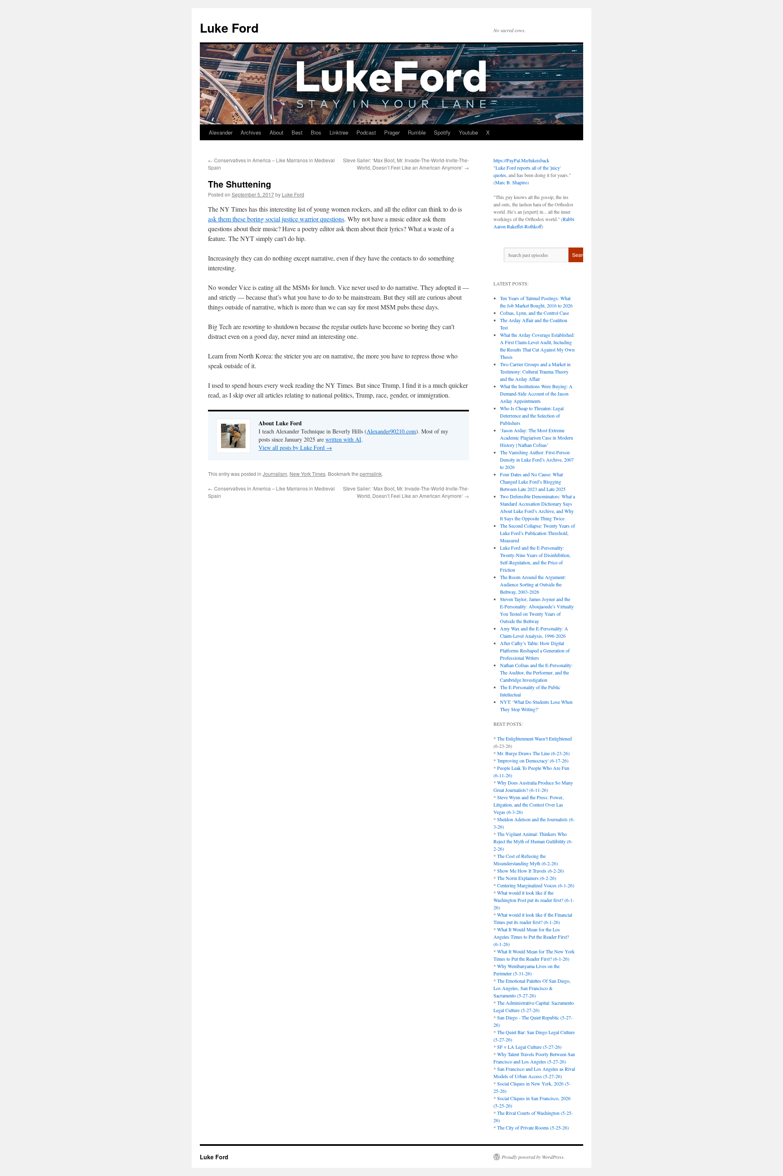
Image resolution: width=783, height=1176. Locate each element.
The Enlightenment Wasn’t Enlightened (534, 738)
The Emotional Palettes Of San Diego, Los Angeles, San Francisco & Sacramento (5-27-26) (532, 988)
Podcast (366, 132)
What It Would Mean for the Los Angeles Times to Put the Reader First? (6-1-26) (531, 936)
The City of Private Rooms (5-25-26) (533, 1127)
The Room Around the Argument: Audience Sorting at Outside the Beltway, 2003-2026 (533, 584)
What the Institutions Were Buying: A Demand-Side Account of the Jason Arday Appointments (536, 393)
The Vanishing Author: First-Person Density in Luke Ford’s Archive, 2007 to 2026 (537, 459)
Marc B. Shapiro (511, 182)
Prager (392, 132)
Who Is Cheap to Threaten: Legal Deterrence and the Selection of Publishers (532, 415)
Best (297, 132)
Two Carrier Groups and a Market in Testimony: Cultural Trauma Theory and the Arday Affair (535, 371)
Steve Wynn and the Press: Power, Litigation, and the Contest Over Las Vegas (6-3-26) (528, 804)
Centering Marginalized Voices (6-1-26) (535, 885)
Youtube (468, 132)
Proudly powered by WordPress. (533, 1157)
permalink (371, 473)
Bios (316, 132)
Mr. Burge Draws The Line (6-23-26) (533, 753)
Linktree (339, 132)
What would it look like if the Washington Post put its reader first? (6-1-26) (533, 900)
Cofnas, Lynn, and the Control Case (534, 312)
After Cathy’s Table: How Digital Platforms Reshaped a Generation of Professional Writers (535, 650)
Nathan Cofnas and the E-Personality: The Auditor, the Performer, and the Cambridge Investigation (536, 672)
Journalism (275, 473)
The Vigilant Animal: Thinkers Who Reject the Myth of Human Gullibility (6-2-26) (533, 841)
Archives (251, 132)
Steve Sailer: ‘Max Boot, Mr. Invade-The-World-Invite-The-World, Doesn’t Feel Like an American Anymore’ (406, 164)
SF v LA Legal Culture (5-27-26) (529, 1046)
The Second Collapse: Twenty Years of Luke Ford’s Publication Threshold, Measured (537, 533)
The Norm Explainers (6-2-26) (526, 878)
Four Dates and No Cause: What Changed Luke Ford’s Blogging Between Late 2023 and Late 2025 (533, 481)
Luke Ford (229, 27)
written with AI (343, 439)
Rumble (417, 132)
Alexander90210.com (391, 431)
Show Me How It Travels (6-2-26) (530, 870)
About (276, 132)
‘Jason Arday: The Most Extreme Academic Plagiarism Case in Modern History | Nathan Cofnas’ (536, 437)
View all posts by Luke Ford (295, 447)
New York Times (307, 473)
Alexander (220, 132)
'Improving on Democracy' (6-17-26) (532, 760)
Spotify (442, 132)
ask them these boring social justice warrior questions (276, 218)
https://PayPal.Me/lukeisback (521, 160)
